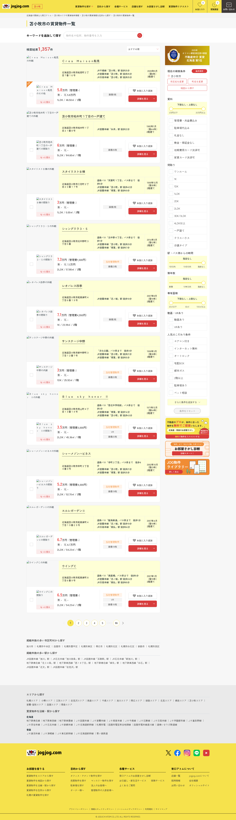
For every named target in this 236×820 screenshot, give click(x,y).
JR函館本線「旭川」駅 (37, 658)
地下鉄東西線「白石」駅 (134, 662)
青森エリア (66, 704)
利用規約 (149, 809)
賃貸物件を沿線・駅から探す (41, 785)
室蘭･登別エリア (34, 704)
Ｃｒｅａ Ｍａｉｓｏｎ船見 (81, 61)
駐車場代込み (182, 128)
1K (175, 179)
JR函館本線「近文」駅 (37, 667)
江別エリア (61, 700)
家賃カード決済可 (184, 157)
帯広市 (99, 646)
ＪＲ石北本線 (49, 724)
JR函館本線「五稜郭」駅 (96, 658)
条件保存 (199, 71)
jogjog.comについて (199, 775)
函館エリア (52, 704)
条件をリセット (187, 411)
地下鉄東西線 (49, 720)
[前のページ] (63, 623)
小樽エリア (46, 700)
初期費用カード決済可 (187, 150)
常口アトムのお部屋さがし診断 (135, 775)
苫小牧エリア (196, 700)
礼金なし (179, 135)
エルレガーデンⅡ (73, 510)
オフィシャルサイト (199, 785)
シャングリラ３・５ (75, 228)
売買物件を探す (78, 780)
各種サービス (121, 6)
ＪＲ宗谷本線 (33, 724)
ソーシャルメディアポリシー (129, 809)
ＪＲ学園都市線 (177, 720)
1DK (176, 186)
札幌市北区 (111, 646)
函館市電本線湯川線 (144, 724)
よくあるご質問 (127, 785)
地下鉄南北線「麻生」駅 (106, 662)
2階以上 (178, 378)
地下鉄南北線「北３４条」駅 (41, 662)
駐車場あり (180, 385)
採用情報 (175, 780)
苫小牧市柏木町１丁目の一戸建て (83, 116)
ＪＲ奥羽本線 (33, 733)
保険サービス (158, 780)
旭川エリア (122, 700)
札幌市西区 (153, 646)
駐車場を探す (77, 785)
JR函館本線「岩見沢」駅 (65, 667)
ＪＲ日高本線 (159, 720)
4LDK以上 (179, 223)
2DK (176, 201)
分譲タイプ (180, 245)
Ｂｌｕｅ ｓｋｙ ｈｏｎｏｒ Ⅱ (85, 396)
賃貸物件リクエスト (179, 6)
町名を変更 (197, 81)
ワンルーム (180, 171)
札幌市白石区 (127, 646)
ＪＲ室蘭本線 (98, 720)
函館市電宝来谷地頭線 (119, 724)
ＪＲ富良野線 (194, 720)
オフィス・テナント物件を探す (86, 775)
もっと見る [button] (45, 102)
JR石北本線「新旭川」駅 (124, 658)
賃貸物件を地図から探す (38, 780)
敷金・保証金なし (184, 143)
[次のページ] (123, 623)
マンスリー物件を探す (102, 780)
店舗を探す (137, 6)
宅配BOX (179, 363)
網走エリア (180, 700)
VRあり (178, 327)
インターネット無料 (185, 348)
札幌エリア (32, 700)
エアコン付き (182, 341)
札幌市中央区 (43, 646)
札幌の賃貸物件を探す (37, 795)
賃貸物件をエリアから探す (39, 775)
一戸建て (179, 230)
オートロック (182, 356)
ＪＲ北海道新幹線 (85, 724)
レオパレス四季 (72, 286)
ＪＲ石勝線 (144, 720)
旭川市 (29, 646)
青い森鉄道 (102, 733)
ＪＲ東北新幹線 (65, 733)
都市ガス (179, 370)
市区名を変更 (177, 81)
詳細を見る (142, 98)
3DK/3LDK (180, 216)
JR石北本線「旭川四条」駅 (66, 658)
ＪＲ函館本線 (82, 720)
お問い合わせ (178, 785)
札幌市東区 (86, 646)
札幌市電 (100, 724)
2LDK (177, 208)
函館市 (57, 646)
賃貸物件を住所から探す (38, 790)
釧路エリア (151, 700)
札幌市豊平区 (71, 646)
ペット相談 (180, 393)
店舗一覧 (175, 775)
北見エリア (166, 700)
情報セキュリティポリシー (102, 809)
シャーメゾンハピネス (76, 453)
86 (116, 623)
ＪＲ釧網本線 (66, 724)
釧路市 (141, 646)
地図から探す (187, 88)
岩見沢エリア (77, 700)
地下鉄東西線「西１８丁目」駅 (75, 662)
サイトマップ (161, 809)
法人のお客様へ (99, 785)
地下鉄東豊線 (66, 720)
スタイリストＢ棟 (73, 171)
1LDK (177, 194)
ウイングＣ (69, 566)
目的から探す (103, 6)
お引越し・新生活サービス (132, 780)
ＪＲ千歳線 (130, 720)
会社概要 (193, 780)
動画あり (179, 319)
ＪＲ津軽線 (48, 733)
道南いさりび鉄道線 (167, 724)
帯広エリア (136, 700)
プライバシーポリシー (78, 809)
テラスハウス (182, 238)
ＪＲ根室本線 (115, 720)
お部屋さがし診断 (156, 6)
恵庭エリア (92, 700)
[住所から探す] (187, 467)
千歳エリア (107, 700)
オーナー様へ (77, 790)
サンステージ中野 (73, 341)
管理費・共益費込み (185, 120)
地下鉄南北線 (33, 720)
